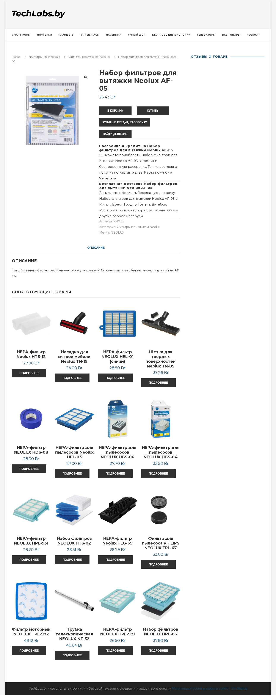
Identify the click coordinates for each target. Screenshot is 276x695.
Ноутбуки (44, 34)
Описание (96, 247)
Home (16, 57)
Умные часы (90, 34)
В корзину (115, 110)
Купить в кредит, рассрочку (124, 122)
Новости (254, 34)
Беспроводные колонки (171, 34)
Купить (152, 110)
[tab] (96, 247)
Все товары (231, 34)
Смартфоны (21, 34)
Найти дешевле (115, 134)
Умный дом (137, 34)
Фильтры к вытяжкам (44, 57)
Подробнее (29, 373)
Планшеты (66, 34)
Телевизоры (206, 34)
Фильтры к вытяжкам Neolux (89, 57)
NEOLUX (117, 232)
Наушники (114, 34)
